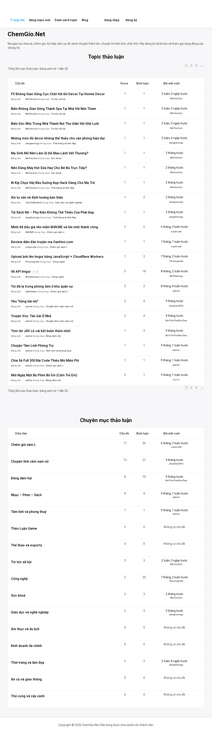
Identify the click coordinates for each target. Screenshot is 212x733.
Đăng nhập (111, 20)
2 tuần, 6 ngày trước (174, 138)
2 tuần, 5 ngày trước (174, 93)
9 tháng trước (174, 301)
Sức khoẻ (56, 158)
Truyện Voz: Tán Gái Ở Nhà (31, 316)
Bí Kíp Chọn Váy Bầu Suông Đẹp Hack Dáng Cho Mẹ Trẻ (53, 183)
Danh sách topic (66, 20)
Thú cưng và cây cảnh (28, 696)
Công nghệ (59, 261)
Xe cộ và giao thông (26, 679)
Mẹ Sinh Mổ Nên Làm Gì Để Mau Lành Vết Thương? (49, 153)
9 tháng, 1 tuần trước (174, 345)
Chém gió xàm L (56, 232)
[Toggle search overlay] (96, 20)
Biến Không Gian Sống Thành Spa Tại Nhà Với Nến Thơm (53, 109)
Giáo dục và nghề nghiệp (68, 202)
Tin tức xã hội (58, 99)
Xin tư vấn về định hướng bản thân (37, 197)
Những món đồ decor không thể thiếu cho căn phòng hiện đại (58, 138)
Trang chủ (17, 20)
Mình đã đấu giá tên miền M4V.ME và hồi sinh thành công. (55, 227)
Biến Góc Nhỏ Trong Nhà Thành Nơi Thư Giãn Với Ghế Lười (55, 124)
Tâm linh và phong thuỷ (58, 350)
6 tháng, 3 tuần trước (174, 226)
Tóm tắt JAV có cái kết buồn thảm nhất (40, 331)
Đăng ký (131, 20)
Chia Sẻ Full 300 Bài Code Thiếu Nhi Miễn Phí (45, 360)
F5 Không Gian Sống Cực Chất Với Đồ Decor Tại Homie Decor (58, 94)
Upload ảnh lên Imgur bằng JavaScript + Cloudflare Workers (57, 257)
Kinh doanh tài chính (26, 646)
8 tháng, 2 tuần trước (174, 271)
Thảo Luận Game (24, 528)
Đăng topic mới (40, 20)
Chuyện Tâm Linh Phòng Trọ (32, 346)
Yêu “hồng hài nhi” (25, 301)
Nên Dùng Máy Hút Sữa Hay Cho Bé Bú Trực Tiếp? (49, 168)
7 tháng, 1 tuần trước (174, 241)
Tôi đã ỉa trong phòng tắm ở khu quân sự (42, 286)
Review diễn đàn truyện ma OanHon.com (42, 242)
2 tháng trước (174, 153)
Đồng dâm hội (53, 336)
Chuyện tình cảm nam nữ (59, 306)
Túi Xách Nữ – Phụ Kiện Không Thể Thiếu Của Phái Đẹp (52, 212)
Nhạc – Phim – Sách (26, 495)
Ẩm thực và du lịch (25, 629)
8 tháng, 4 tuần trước (174, 286)
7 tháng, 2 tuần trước (174, 256)
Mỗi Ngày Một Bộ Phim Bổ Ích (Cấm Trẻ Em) (44, 375)
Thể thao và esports (26, 545)
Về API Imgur (21, 272)
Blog (85, 20)
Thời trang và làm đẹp (64, 143)
